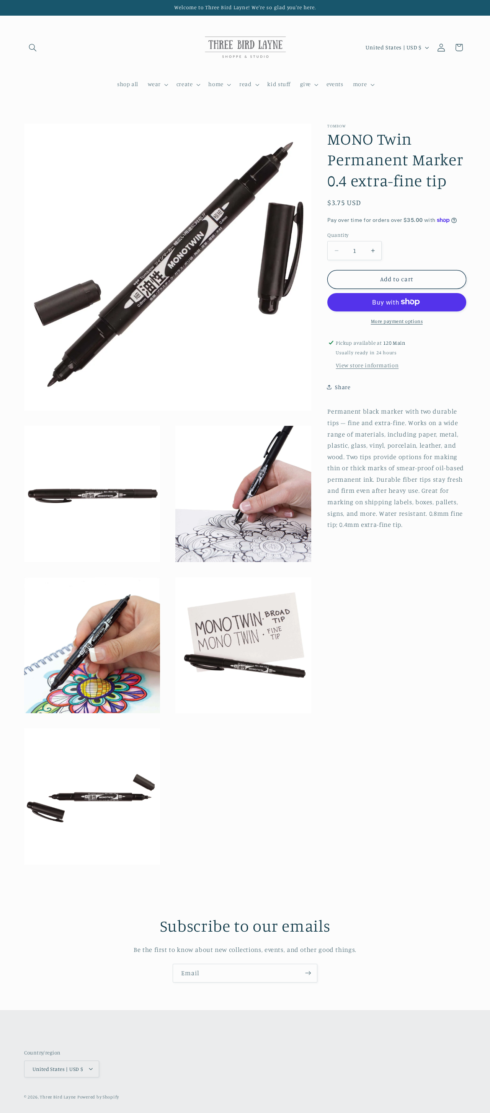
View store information (367, 365)
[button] (33, 47)
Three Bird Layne (58, 1096)
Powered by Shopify (98, 1096)
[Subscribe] (308, 973)
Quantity (337, 235)
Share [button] (342, 387)
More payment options (397, 321)
